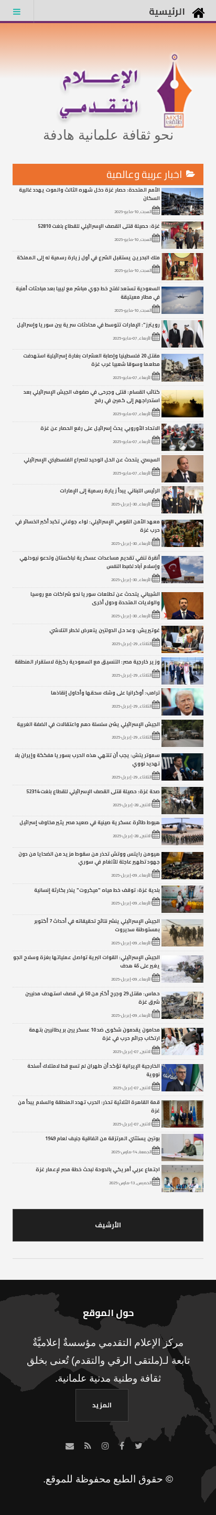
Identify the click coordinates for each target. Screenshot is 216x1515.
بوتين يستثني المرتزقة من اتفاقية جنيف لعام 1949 (102, 1138)
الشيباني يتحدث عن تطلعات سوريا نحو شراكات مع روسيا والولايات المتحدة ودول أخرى (95, 598)
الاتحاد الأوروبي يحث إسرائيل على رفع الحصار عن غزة (100, 428)
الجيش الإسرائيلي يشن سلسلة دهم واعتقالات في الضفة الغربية (88, 724)
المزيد (102, 1404)
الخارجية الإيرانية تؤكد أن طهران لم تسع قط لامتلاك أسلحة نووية (93, 1070)
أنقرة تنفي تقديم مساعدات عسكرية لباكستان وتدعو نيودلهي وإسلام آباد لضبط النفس (89, 562)
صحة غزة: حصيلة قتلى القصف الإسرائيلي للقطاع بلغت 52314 (93, 791)
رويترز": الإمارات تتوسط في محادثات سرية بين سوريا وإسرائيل (88, 324)
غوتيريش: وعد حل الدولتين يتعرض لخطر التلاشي (104, 630)
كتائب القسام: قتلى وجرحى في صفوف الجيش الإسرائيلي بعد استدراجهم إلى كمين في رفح (92, 396)
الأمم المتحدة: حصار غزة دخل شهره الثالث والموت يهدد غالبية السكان (89, 194)
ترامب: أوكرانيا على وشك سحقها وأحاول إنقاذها (105, 692)
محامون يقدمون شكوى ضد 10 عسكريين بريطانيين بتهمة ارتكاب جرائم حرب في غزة (94, 1034)
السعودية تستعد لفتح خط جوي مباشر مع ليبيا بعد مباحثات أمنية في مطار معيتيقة (88, 292)
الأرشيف (108, 1224)
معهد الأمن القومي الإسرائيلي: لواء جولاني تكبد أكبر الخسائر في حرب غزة (87, 525)
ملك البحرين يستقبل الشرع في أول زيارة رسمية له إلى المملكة (88, 257)
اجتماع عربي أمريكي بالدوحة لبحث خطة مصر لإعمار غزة (98, 1169)
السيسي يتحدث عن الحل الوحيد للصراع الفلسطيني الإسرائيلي (92, 459)
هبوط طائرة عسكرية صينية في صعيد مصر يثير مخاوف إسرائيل (89, 822)
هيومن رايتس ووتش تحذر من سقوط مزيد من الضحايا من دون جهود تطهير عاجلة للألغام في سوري (89, 858)
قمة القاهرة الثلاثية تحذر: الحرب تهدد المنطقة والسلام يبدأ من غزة (89, 1106)
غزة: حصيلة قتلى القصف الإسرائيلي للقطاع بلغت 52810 (99, 225)
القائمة (17, 11)
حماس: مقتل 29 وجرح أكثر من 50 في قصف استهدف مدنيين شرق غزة (92, 997)
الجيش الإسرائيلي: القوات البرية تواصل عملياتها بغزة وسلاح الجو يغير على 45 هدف (86, 961)
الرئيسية (167, 11)
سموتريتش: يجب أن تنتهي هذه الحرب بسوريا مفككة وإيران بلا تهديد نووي (87, 759)
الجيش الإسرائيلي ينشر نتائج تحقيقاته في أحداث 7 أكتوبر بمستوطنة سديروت (97, 925)
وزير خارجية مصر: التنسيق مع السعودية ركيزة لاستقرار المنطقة (87, 661)
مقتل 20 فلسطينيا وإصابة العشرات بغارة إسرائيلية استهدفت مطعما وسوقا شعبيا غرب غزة (91, 360)
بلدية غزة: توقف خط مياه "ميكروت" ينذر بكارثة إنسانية (97, 890)
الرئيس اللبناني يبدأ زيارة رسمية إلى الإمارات (110, 490)
